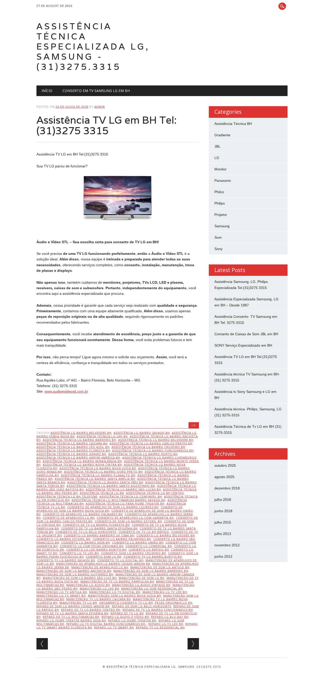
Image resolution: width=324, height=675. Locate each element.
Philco (219, 192)
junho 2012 (223, 556)
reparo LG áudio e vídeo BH (125, 617)
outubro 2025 (225, 465)
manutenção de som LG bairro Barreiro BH (150, 571)
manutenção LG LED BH (99, 588)
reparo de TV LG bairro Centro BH (90, 610)
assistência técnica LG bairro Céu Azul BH (73, 447)
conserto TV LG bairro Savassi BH (65, 560)
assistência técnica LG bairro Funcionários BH (153, 450)
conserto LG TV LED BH (79, 553)
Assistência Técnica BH (233, 124)
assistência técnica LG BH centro (155, 493)
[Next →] (193, 643)
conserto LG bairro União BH (138, 542)
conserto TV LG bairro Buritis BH (153, 556)
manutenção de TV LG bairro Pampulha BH (117, 581)
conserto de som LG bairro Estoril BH (128, 521)
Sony (218, 249)
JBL (217, 146)
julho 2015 (222, 522)
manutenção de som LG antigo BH (160, 567)
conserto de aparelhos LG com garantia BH (135, 518)
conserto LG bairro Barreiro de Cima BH (99, 535)
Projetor (220, 215)
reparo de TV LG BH (127, 613)
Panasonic (222, 180)
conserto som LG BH (104, 556)
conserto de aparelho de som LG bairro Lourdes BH (113, 507)
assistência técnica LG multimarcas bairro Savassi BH (119, 500)
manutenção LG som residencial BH (152, 588)
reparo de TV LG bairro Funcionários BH (158, 610)
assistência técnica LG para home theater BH (125, 503)
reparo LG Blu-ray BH (170, 617)
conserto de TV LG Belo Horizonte (85, 532)
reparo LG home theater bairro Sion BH (71, 620)
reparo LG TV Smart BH (114, 627)
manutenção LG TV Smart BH (61, 595)
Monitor (220, 169)
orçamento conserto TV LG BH (126, 602)
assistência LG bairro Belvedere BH (81, 433)
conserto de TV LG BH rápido (143, 532)
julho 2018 (222, 500)
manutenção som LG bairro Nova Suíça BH (124, 595)
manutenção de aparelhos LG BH (99, 567)
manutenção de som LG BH (142, 578)
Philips (219, 203)
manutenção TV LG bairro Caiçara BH (98, 599)
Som (218, 237)
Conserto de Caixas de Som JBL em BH (246, 334)
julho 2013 (222, 534)
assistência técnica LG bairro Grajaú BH (71, 454)
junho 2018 (223, 511)
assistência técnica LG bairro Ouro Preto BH (103, 472)
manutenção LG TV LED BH (165, 592)
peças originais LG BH (173, 602)
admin (99, 106)
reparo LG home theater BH (132, 620)
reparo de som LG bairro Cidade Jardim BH (73, 606)
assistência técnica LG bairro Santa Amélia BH (95, 479)
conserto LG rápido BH (149, 549)
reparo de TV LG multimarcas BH (71, 617)
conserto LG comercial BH (149, 546)
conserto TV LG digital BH (120, 560)
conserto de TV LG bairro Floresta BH (96, 525)
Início (47, 90)
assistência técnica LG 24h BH (102, 436)
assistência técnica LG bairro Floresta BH (73, 450)
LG (194, 425)
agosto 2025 (224, 477)
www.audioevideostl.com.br (66, 391)
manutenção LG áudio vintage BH (141, 585)
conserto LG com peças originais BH (92, 546)
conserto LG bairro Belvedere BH (165, 535)
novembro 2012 (227, 545)
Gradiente (222, 135)
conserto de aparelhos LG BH (69, 518)
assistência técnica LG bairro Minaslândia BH (82, 461)
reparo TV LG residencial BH (160, 627)
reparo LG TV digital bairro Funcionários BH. (106, 624)
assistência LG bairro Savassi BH (142, 433)
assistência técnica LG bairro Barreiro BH (79, 440)
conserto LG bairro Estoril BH (63, 539)
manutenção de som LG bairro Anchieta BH (73, 571)
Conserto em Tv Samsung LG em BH (96, 90)
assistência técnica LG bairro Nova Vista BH (97, 468)
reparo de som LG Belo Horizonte (141, 606)
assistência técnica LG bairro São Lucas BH (123, 489)
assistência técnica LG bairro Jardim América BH (78, 457)
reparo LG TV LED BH (165, 624)
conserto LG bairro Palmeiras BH (122, 539)
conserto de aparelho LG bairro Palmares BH (83, 514)
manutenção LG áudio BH (88, 585)
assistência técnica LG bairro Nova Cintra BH (82, 464)
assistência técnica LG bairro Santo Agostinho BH (111, 486)
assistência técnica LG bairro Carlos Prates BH (151, 443)
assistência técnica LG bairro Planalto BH (98, 475)
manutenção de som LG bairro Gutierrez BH (74, 574)
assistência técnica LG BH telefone (66, 496)
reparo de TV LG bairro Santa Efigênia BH (72, 613)
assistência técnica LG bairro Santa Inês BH (105, 482)
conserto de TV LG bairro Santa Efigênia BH (99, 528)
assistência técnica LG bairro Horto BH (143, 454)
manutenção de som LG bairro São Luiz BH (80, 578)
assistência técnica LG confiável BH (130, 496)
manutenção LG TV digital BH (114, 592)
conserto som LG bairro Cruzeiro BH (133, 553)
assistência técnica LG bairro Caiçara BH (72, 443)
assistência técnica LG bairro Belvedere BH (155, 440)
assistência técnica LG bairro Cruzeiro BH (148, 447)
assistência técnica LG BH (102, 493)
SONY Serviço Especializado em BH (243, 345)
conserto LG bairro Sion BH (85, 542)
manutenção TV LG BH (78, 602)
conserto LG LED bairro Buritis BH (96, 549)
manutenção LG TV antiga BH (61, 592)
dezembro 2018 (227, 488)
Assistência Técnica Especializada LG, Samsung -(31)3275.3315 (93, 46)
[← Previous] (42, 643)
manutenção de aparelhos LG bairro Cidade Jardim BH (103, 564)
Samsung (222, 226)
